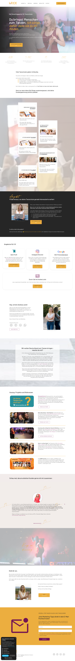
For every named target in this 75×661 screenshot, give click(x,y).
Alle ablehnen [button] (12, 655)
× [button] (15, 638)
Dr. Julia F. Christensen (42, 364)
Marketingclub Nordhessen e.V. (51, 429)
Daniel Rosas (48, 447)
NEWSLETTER (41, 3)
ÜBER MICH (30, 3)
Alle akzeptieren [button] (5, 655)
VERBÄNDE (35, 3)
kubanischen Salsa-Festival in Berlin (53, 414)
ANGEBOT (23, 3)
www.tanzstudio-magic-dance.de (18, 515)
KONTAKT (47, 3)
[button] (8, 657)
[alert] (8, 648)
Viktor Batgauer (52, 431)
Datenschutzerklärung (52, 634)
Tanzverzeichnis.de (9, 258)
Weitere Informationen (11, 646)
